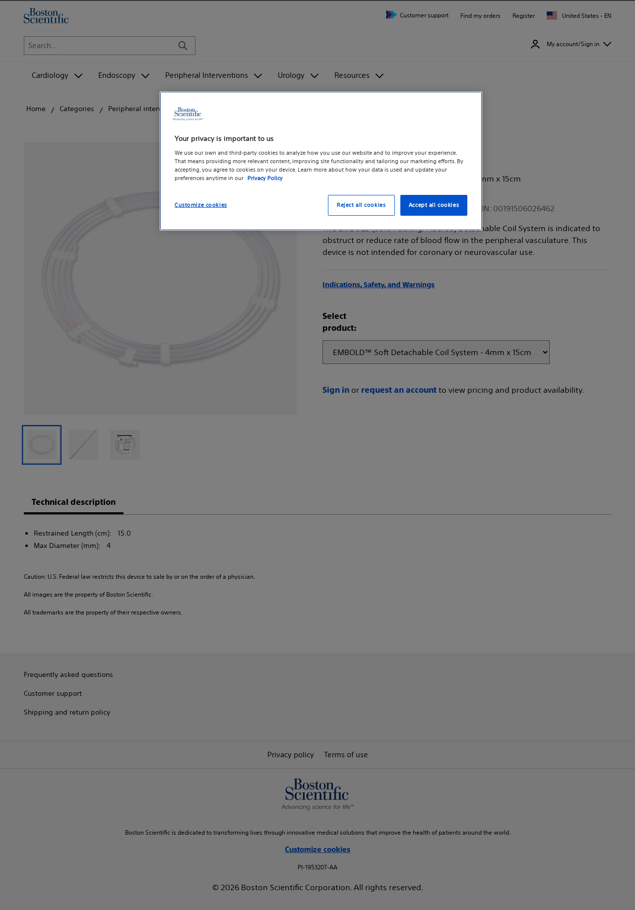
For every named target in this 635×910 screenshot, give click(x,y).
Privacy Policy (265, 178)
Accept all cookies (434, 204)
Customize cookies (201, 204)
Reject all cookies (361, 204)
